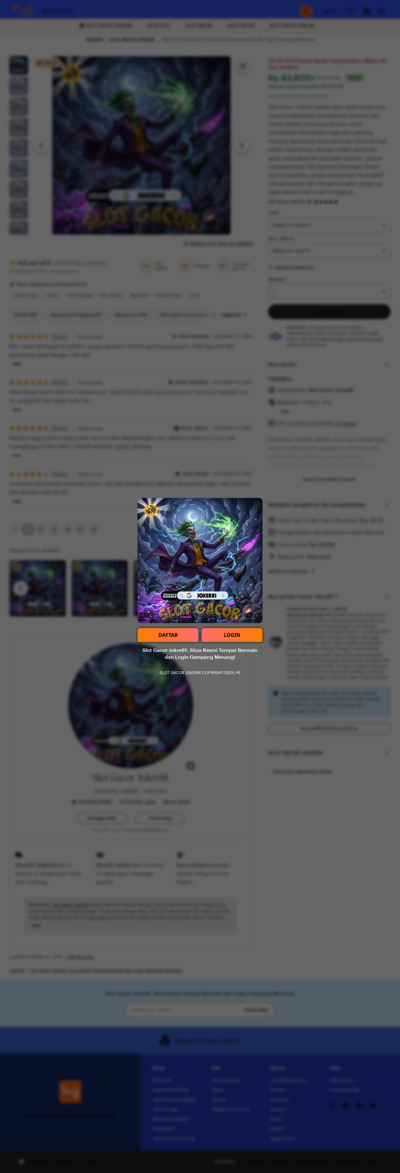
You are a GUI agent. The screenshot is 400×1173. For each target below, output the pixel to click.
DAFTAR (168, 635)
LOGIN (232, 635)
